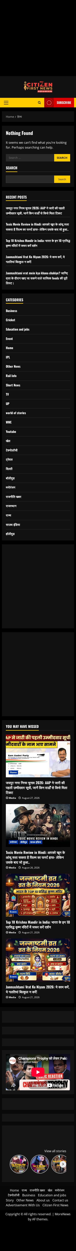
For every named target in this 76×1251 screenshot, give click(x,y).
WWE (8, 422)
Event (9, 338)
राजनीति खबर (13, 496)
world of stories (16, 412)
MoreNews (63, 1214)
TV (7, 394)
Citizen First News (55, 1205)
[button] (6, 103)
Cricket (10, 319)
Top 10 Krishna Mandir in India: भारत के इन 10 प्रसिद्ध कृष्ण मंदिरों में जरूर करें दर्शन (38, 924)
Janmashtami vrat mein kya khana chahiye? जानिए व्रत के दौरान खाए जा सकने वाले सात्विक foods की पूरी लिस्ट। (37, 278)
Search (11, 167)
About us (43, 1200)
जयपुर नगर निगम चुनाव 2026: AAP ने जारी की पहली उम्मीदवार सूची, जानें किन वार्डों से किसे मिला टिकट (35, 210)
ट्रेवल (9, 459)
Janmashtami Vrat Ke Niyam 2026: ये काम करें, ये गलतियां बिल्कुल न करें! (37, 989)
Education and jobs (17, 329)
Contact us (60, 1200)
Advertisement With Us (23, 1205)
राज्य (8, 515)
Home (9, 347)
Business (11, 310)
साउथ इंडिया (13, 524)
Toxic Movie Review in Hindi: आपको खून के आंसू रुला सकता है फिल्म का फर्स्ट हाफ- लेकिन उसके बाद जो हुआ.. (37, 227)
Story (10, 1200)
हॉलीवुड (10, 533)
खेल (8, 440)
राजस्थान (11, 505)
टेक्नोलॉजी (12, 450)
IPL (8, 357)
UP (7, 403)
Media (12, 798)
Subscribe (64, 102)
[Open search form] (39, 102)
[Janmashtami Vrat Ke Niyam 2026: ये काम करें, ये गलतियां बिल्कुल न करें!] (38, 960)
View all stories (55, 1151)
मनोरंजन (10, 487)
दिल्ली (9, 468)
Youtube (11, 431)
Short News (13, 385)
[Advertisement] (38, 38)
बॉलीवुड (10, 478)
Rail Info (11, 375)
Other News (13, 366)
